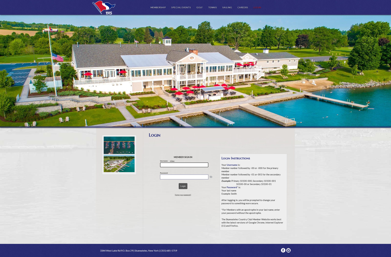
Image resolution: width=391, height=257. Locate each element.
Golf (199, 7)
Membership (158, 7)
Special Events (181, 7)
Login (257, 7)
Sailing (227, 7)
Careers (243, 7)
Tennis (212, 7)
